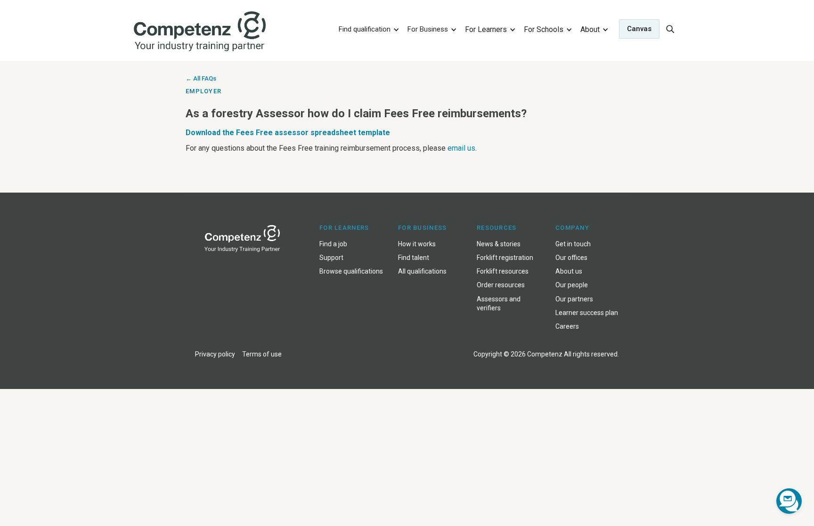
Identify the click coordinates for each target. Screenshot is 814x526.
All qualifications (422, 271)
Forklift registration (505, 257)
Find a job (333, 244)
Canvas (639, 28)
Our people (571, 285)
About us (568, 271)
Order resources (501, 285)
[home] (230, 31)
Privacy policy (215, 354)
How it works (417, 244)
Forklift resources (503, 271)
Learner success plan (586, 312)
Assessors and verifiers (499, 303)
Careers (567, 326)
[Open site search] (669, 28)
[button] (367, 29)
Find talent (413, 257)
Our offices (571, 257)
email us (461, 148)
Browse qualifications (351, 271)
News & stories (499, 244)
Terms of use (262, 354)
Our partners (574, 299)
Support (331, 257)
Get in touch (573, 244)
